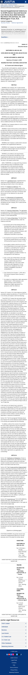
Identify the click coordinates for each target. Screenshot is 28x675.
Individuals (5, 626)
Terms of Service (14, 667)
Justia (2, 4)
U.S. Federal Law (6, 636)
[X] (19, 654)
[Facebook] (11, 654)
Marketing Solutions (7, 646)
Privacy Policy (14, 670)
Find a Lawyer (6, 623)
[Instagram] (13, 654)
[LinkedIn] (7, 654)
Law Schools (5, 633)
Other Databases (6, 643)
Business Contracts (13, 4)
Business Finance (5, 23)
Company (14, 662)
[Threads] (15, 654)
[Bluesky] (17, 654)
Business (4, 630)
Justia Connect (14, 657)
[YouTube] (9, 654)
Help (14, 665)
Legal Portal (14, 660)
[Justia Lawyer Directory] (21, 654)
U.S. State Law (6, 640)
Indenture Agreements (17, 23)
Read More (4, 37)
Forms (5, 4)
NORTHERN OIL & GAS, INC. (7, 6)
